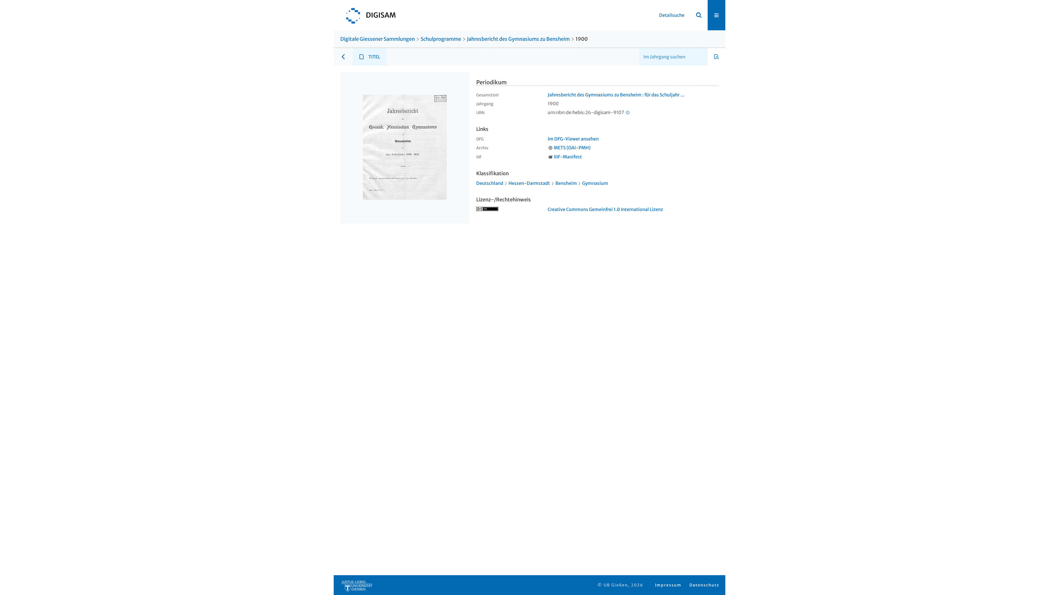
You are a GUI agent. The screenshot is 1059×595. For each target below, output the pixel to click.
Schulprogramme (441, 39)
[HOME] (368, 15)
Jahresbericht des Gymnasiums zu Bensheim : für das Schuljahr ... (616, 95)
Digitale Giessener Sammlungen (377, 39)
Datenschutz (704, 585)
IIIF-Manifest (568, 156)
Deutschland (489, 183)
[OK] (699, 15)
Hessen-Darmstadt (529, 183)
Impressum (668, 585)
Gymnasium (595, 183)
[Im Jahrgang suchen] (716, 57)
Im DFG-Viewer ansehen (573, 139)
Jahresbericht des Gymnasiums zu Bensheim (518, 39)
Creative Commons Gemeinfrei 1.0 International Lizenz (605, 209)
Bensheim (566, 183)
